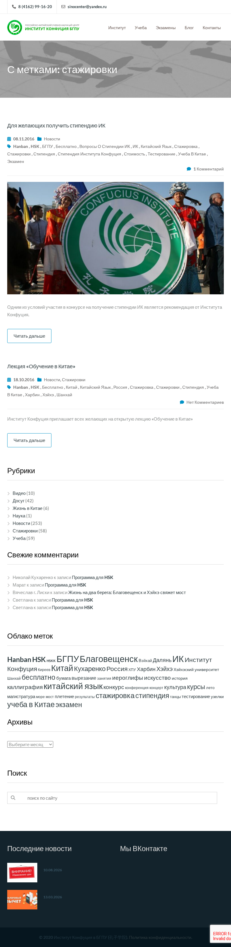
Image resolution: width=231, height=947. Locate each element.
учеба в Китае (192, 153)
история (180, 678)
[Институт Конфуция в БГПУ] (43, 26)
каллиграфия (25, 687)
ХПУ (132, 669)
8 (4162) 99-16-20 (35, 6)
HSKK (51, 661)
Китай (71, 387)
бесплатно (66, 146)
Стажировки (73, 379)
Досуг (18, 500)
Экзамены (166, 27)
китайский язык (156, 146)
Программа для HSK (92, 577)
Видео (19, 493)
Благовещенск (109, 659)
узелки (217, 696)
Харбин (32, 394)
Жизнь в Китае (27, 508)
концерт (156, 687)
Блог (189, 27)
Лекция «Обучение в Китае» (41, 366)
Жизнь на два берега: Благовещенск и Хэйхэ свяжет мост (127, 592)
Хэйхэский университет (196, 669)
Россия (120, 387)
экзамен (15, 161)
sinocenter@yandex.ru (87, 6)
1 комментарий (208, 168)
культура (175, 687)
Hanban (20, 146)
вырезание (84, 678)
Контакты (212, 27)
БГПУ (47, 146)
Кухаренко (90, 668)
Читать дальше (29, 336)
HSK (35, 146)
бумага (63, 678)
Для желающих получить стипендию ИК (56, 125)
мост (50, 696)
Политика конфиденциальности (160, 937)
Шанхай (64, 394)
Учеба (141, 27)
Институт (117, 27)
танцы (175, 696)
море (40, 696)
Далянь (162, 660)
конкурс (113, 686)
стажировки (19, 153)
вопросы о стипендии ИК (104, 146)
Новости (52, 138)
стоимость (134, 153)
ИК (135, 146)
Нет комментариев (205, 402)
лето (210, 687)
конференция (137, 687)
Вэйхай (145, 660)
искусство (157, 677)
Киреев (44, 669)
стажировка (186, 146)
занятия (104, 678)
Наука (19, 515)
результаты (85, 696)
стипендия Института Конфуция (89, 153)
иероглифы (127, 677)
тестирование (161, 153)
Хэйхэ (48, 394)
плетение (64, 696)
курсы (196, 686)
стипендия (44, 153)
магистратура (21, 696)
